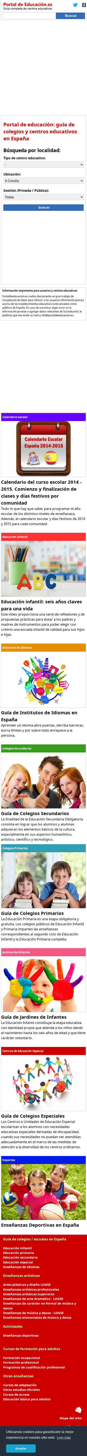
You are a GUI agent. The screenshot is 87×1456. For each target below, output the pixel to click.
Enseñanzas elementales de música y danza (37, 1317)
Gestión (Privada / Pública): (26, 190)
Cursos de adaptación (20, 1385)
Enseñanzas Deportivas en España (40, 1225)
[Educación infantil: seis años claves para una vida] (43, 595)
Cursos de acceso (16, 1394)
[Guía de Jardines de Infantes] (43, 1011)
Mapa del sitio (71, 1418)
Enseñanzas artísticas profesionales (31, 1289)
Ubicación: (12, 174)
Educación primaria (18, 1253)
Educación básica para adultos (26, 1399)
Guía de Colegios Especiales (33, 1116)
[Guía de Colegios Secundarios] (43, 807)
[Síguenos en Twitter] (75, 5)
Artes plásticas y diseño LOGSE (26, 1284)
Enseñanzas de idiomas (21, 1267)
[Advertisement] (43, 66)
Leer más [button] (64, 1437)
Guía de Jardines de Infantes (34, 1017)
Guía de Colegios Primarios (32, 913)
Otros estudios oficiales (21, 1389)
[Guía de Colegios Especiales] (43, 1110)
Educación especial (18, 1262)
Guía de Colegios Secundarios (35, 813)
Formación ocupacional (21, 1358)
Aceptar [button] (20, 1448)
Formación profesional (21, 1362)
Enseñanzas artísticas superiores (28, 1294)
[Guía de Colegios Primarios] (43, 907)
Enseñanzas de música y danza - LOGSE (33, 1313)
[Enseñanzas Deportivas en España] (43, 1219)
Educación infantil (17, 1248)
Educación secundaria (20, 1257)
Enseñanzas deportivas (21, 1335)
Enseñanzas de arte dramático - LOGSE (33, 1299)
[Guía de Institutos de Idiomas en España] (43, 706)
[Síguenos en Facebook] (83, 5)
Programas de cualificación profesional (34, 1367)
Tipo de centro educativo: (24, 158)
